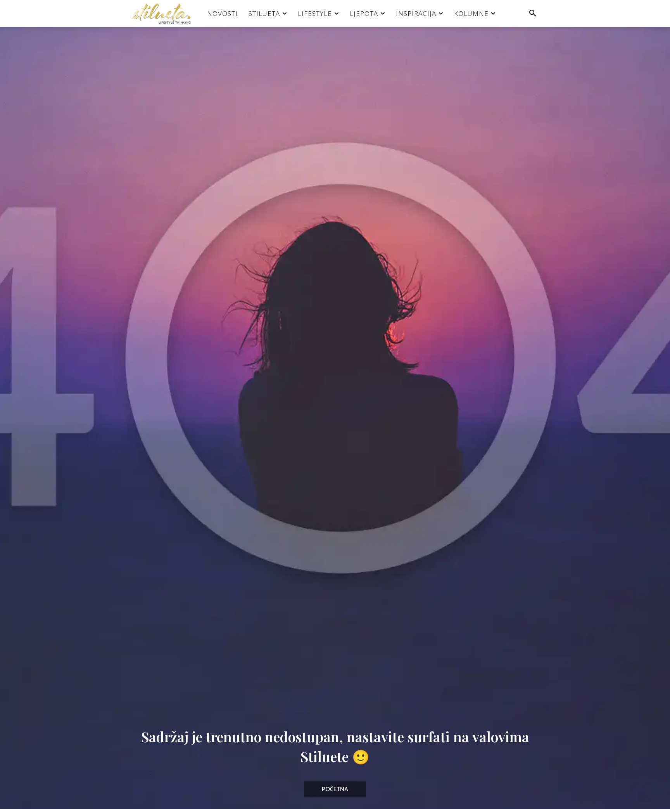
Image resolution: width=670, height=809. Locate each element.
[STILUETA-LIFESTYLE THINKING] (165, 13)
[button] (532, 13)
